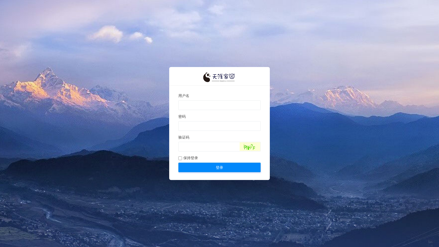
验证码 (183, 137)
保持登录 (190, 158)
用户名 (183, 96)
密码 (182, 116)
